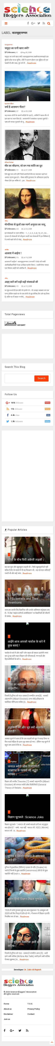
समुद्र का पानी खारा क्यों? (17, 48)
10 (9, 936)
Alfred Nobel (9, 162)
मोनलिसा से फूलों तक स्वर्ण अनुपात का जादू (25, 224)
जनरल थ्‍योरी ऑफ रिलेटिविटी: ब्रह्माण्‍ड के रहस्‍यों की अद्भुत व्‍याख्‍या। (24, 770)
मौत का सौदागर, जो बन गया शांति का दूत (23, 165)
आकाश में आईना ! (13, 253)
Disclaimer (8, 1014)
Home (6, 1004)
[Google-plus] (33, 23)
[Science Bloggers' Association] (27, 16)
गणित (6, 221)
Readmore (31, 63)
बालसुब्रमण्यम (8, 44)
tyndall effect (9, 103)
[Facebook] (28, 23)
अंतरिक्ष (7, 250)
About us (8, 1009)
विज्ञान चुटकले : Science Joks (26, 817)
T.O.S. (30, 1004)
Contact (31, 1014)
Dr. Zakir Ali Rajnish (32, 970)
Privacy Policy (34, 1009)
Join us (7, 1019)
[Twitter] (38, 23)
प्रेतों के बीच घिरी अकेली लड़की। (26, 559)
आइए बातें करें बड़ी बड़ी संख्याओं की (21, 281)
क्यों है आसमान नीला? (15, 106)
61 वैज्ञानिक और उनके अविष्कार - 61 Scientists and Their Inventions (26, 598)
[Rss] (44, 23)
